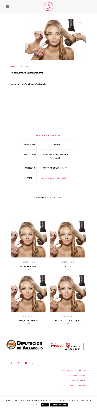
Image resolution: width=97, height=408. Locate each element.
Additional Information (48, 135)
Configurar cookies (59, 404)
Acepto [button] (44, 404)
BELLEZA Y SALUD (19, 66)
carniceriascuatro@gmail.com (55, 178)
